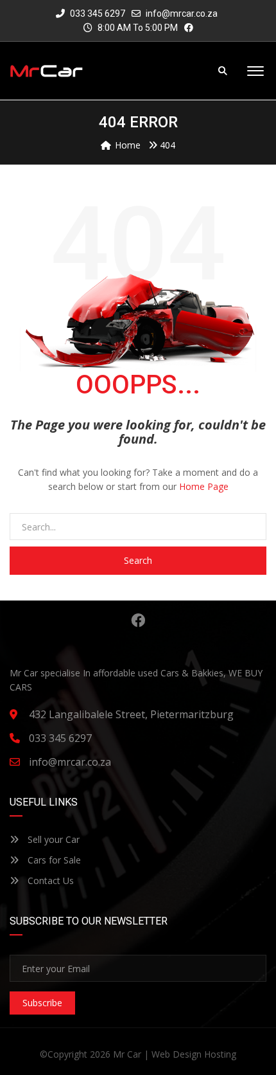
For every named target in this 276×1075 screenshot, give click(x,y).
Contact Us (49, 880)
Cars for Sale (53, 860)
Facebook (138, 620)
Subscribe (42, 1003)
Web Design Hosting (193, 1054)
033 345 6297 (96, 13)
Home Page (204, 486)
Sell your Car (52, 839)
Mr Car (127, 1054)
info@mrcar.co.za (182, 13)
